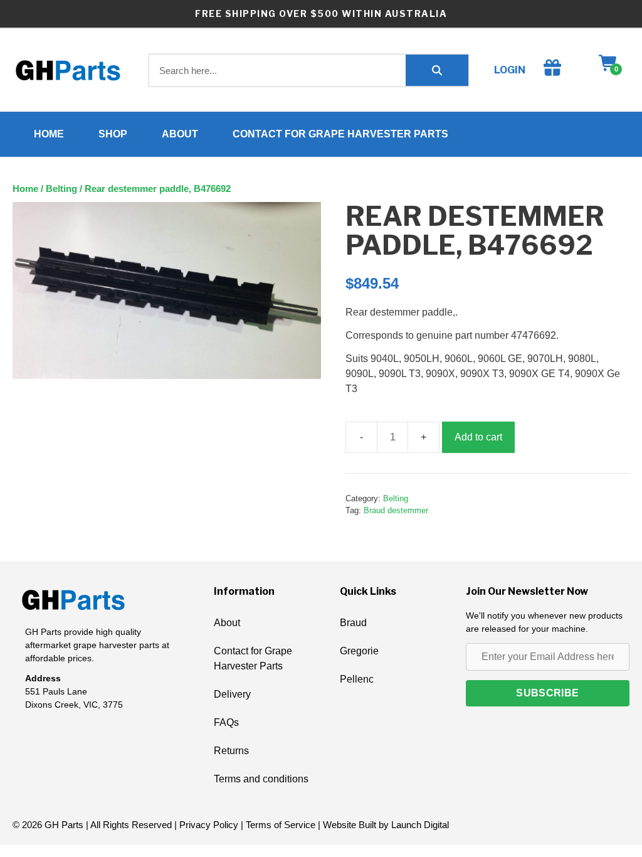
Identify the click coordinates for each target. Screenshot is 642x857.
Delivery (232, 694)
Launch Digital (420, 824)
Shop (112, 134)
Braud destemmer (396, 510)
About (180, 134)
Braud (353, 622)
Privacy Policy (208, 824)
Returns (231, 750)
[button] (547, 693)
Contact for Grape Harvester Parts (340, 134)
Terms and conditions (261, 779)
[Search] (437, 70)
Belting (61, 189)
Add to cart (478, 437)
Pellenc (357, 679)
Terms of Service (280, 824)
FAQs (226, 722)
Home (49, 134)
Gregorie (359, 651)
